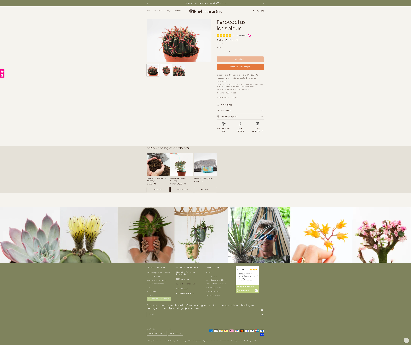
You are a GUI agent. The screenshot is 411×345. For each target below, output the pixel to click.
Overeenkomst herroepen (158, 299)
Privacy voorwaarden (155, 284)
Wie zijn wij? (151, 291)
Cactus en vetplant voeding (178, 180)
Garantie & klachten (155, 276)
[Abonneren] (182, 314)
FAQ (148, 288)
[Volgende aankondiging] (263, 3)
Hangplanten (211, 276)
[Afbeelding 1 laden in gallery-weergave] (153, 70)
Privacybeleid (197, 341)
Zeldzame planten (213, 288)
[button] (159, 11)
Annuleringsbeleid (250, 341)
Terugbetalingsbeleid (184, 341)
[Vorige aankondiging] (147, 3)
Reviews (150, 295)
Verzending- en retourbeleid (158, 273)
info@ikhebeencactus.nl (186, 284)
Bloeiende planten (213, 295)
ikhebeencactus (157, 341)
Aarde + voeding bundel (204, 179)
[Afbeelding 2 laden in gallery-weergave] (166, 70)
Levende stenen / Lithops (216, 280)
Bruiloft (209, 273)
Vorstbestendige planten (216, 284)
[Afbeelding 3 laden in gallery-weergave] (179, 70)
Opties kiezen (182, 189)
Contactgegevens (236, 341)
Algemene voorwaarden (157, 280)
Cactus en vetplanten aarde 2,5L (156, 180)
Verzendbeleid (224, 341)
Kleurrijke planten (213, 291)
